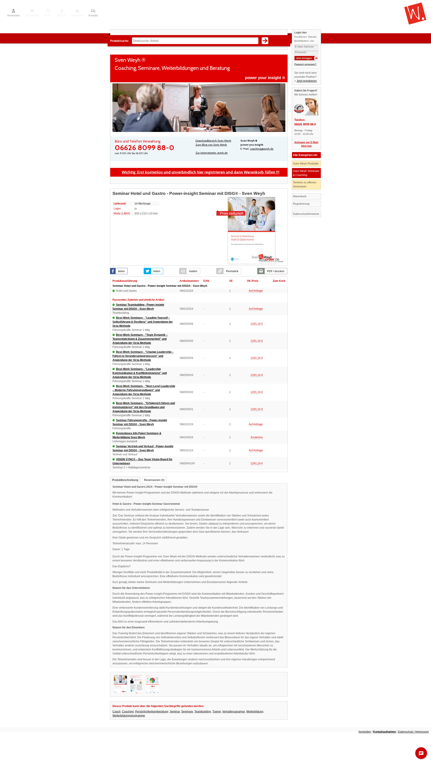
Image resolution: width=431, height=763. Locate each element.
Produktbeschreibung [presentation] (125, 480)
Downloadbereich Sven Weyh (213, 140)
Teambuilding (202, 711)
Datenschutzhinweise (306, 214)
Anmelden (13, 15)
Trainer (216, 711)
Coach (116, 711)
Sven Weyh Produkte (306, 163)
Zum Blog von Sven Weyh (211, 144)
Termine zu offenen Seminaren (304, 184)
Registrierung (301, 203)
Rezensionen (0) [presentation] (154, 480)
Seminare (187, 711)
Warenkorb (299, 196)
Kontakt (93, 15)
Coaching (128, 711)
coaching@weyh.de (261, 148)
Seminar (175, 711)
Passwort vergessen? (305, 64)
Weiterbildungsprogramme (128, 715)
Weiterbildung (254, 711)
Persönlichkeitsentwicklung (151, 711)
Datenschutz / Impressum (413, 731)
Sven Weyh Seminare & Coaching (306, 173)
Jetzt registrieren (307, 80)
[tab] (125, 480)
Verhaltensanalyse (233, 711)
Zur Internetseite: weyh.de (212, 152)
